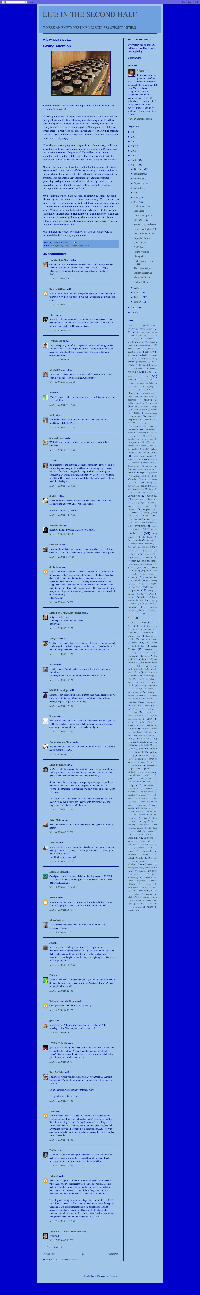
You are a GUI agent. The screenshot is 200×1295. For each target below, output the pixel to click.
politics (153, 748)
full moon (146, 557)
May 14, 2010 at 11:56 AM (62, 514)
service (140, 811)
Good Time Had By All (145, 228)
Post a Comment (54, 1246)
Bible (152, 361)
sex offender (152, 811)
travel (154, 870)
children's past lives (136, 403)
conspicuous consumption (142, 426)
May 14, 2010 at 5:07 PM (61, 731)
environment (148, 522)
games (130, 567)
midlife (150, 688)
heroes (133, 603)
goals (135, 573)
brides (151, 379)
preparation (149, 768)
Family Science (146, 536)
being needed (142, 361)
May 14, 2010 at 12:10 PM (61, 556)
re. (141, 781)
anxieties (131, 351)
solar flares (152, 827)
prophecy (140, 771)
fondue (146, 547)
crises (152, 445)
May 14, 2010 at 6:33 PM (61, 754)
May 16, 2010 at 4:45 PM (61, 1139)
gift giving (135, 570)
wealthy (142, 890)
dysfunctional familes (137, 485)
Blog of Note (136, 368)
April (137, 287)
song (129, 834)
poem (133, 748)
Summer (140, 847)
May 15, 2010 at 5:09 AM (61, 909)
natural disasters (150, 709)
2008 (134, 312)
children (148, 399)
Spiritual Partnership (143, 272)
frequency (135, 554)
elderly (151, 502)
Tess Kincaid (55, 525)
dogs (130, 472)
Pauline (53, 1150)
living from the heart (148, 665)
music (147, 705)
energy (145, 515)
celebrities (148, 389)
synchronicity (83, 245)
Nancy (143, 70)
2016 (134, 141)
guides (147, 583)
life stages (144, 655)
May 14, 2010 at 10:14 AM (62, 404)
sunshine (151, 847)
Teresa (52, 716)
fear (155, 540)
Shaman (134, 814)
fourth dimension (150, 550)
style (152, 844)
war (155, 887)
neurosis (131, 722)
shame (143, 814)
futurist (154, 560)
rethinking (131, 795)
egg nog (134, 502)
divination (150, 469)
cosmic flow (133, 439)
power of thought (147, 762)
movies (153, 702)
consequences (152, 422)
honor (152, 610)
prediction (135, 768)
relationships (133, 788)
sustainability (146, 850)
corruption (150, 435)
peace (133, 741)
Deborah (53, 1176)
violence (147, 883)
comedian (134, 409)
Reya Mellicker (56, 1072)
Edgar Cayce (138, 499)
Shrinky (53, 496)
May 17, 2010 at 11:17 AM (62, 1220)
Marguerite (55, 638)
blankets (142, 365)
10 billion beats (137, 325)
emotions (135, 512)
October (138, 178)
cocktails (144, 406)
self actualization (147, 808)
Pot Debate (139, 247)
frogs (129, 557)
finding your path (137, 543)
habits (139, 586)
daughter (142, 452)
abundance (153, 332)
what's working (143, 897)
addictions (135, 338)
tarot (151, 861)
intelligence (149, 629)
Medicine (107, 127)
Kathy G (53, 415)
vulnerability (146, 887)
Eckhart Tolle (134, 492)
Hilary (52, 315)
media (139, 679)
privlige (131, 771)
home (141, 610)
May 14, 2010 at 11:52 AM (62, 449)
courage (131, 442)
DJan (52, 460)
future (143, 560)
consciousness (134, 422)
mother (149, 698)
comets (145, 409)
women (146, 903)
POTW (130, 758)
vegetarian (141, 880)
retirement (143, 795)
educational (152, 499)
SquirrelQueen (56, 437)
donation (154, 472)
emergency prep (149, 509)
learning (131, 652)
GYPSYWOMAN (58, 1043)
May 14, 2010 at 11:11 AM (62, 427)
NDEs (145, 712)
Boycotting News (142, 238)
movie (143, 702)
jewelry (154, 639)
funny (133, 560)
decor (136, 456)
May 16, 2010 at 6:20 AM (61, 1061)
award (154, 355)
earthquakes (139, 489)
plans (155, 745)
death (154, 452)
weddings (149, 893)
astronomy (132, 355)
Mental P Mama (57, 370)
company (150, 416)
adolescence (148, 338)
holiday (132, 607)
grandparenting (150, 576)
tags (133, 861)
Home (81, 1253)
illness (139, 625)
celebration (132, 389)
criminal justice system (137, 445)
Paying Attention (141, 251)
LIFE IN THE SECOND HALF (90, 14)
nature (134, 712)
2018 (134, 131)
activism (153, 335)
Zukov (137, 910)
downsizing (135, 476)
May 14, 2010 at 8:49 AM (61, 330)
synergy (154, 857)
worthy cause (137, 907)
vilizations (132, 884)
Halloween (150, 587)
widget (138, 900)
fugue (137, 557)
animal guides (134, 348)
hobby (152, 603)
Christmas (152, 402)
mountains (132, 702)
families (153, 529)
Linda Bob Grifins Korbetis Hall (65, 612)
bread (141, 379)
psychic (74, 245)
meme (130, 682)
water (132, 890)
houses (150, 613)
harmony (131, 593)
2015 (134, 146)
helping (154, 600)
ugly (152, 874)
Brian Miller (55, 820)
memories (141, 682)
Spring (150, 837)
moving (137, 705)
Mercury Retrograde (148, 685)
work (154, 903)
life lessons (143, 652)
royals (130, 798)
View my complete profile (140, 118)
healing (60, 245)
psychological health (139, 774)
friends (147, 554)
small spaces (144, 824)
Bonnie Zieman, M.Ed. (60, 742)
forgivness (137, 550)
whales (131, 897)
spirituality (134, 837)
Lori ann (53, 842)
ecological (134, 495)
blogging (133, 371)
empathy (146, 512)
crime (152, 442)
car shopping (147, 386)
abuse (133, 335)
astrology (149, 351)
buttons (141, 383)
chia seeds (148, 396)
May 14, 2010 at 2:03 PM (61, 628)
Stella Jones (55, 567)
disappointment (133, 466)
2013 (134, 150)
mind (139, 692)
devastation (152, 459)
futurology (135, 564)
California (153, 383)
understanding (133, 877)
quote (151, 778)
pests (138, 745)
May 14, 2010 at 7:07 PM (61, 809)
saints (155, 798)
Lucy (137, 672)
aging (141, 341)
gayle (51, 1020)
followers (137, 547)
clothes (134, 406)
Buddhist (131, 383)
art (140, 351)
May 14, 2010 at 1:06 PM (61, 602)
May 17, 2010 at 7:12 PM (61, 1240)
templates (150, 864)
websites (135, 894)
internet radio (134, 635)
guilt (155, 583)
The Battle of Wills (142, 277)
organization (132, 735)
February (138, 296)
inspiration (136, 629)
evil (129, 526)
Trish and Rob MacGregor (62, 1001)
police (141, 748)
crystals (145, 449)
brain (130, 379)
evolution (140, 525)
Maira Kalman (151, 672)
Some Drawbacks (142, 242)
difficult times (148, 462)
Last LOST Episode (143, 215)
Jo (50, 942)
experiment (135, 529)
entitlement (135, 522)
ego (142, 502)
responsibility (147, 791)
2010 (134, 164)
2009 (134, 307)
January (138, 301)
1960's (155, 325)
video (151, 880)
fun (155, 557)
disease (149, 465)
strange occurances (136, 841)
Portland (139, 752)
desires (130, 459)
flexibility (150, 543)
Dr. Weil (145, 479)
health (66, 245)
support (130, 851)
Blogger (112, 1275)
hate (141, 593)
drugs (135, 482)
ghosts (154, 567)
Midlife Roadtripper (59, 690)
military (131, 692)
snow (155, 824)
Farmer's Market (135, 540)
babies (134, 358)
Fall (144, 529)
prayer (140, 765)
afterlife (131, 342)
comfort (154, 409)
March (137, 292)
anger (150, 345)
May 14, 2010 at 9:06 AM (61, 359)
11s (147, 325)
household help (134, 613)
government (132, 577)
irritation (143, 639)
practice (131, 765)
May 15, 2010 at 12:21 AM (62, 887)
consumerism (133, 429)
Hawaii (150, 593)
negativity (147, 718)
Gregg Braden (136, 583)
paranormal (145, 738)
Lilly (133, 665)
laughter (148, 649)
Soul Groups (139, 210)
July (136, 192)
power (140, 758)
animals (149, 348)
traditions (143, 870)
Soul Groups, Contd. (143, 205)
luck (129, 672)
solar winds (136, 831)
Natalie (53, 664)
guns (132, 587)
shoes (144, 817)
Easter (151, 489)
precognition (152, 765)
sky (152, 821)
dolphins (143, 472)
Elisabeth (54, 897)
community (136, 415)
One (150, 731)
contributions (149, 429)
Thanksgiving (133, 867)
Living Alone (140, 256)
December (139, 169)
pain (142, 735)
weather (154, 890)
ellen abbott (55, 544)
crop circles (133, 448)
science (144, 801)
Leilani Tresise (56, 871)
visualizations (133, 887)
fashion (148, 540)
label (134, 646)
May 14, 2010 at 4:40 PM (61, 705)
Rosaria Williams (57, 289)
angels (142, 345)
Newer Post (49, 1253)
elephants (132, 509)
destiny (140, 459)
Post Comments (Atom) (66, 1259)
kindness (153, 642)
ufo (143, 874)
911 (144, 332)
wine (138, 903)
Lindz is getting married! (145, 233)
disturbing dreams (135, 469)
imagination (152, 626)
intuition (131, 639)
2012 (134, 155)
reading (150, 781)
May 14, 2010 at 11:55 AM (62, 485)
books (145, 375)
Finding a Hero (141, 281)
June (136, 197)
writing (150, 906)
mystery (137, 709)
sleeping (131, 824)
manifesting (136, 675)
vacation (148, 877)
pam (51, 392)
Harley (150, 590)
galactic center (148, 564)
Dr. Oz (148, 476)
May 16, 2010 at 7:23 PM (61, 1165)
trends (135, 874)
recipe (131, 785)
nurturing (132, 728)
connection (148, 419)
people (143, 741)
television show (135, 864)
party (155, 738)
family (53, 245)
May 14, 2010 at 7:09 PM (61, 832)
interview (149, 635)
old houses (137, 732)
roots (152, 795)
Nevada (141, 722)
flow (129, 547)
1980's (133, 329)
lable (143, 645)
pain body (151, 735)
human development (137, 619)
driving (154, 479)
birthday (131, 365)
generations (142, 567)
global (154, 570)
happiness (133, 590)
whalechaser (55, 920)
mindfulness (149, 692)
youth (130, 910)
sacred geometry (142, 798)
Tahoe (142, 861)
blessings (153, 365)
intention (132, 632)
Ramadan (131, 781)
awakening (143, 355)
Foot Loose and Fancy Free (144, 262)
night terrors (138, 725)
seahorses (142, 805)
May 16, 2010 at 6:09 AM (61, 1032)
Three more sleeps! (142, 268)
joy (144, 642)
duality (149, 482)
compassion (133, 419)
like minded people (149, 662)
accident (143, 335)
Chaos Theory (148, 393)
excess (154, 526)
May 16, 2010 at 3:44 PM (61, 1100)
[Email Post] (75, 242)
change (132, 393)
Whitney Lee (55, 340)
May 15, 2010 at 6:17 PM (61, 1009)
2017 (134, 136)
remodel (149, 788)
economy (152, 495)
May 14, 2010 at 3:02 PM (61, 653)
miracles (131, 695)
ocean (154, 728)
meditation (149, 678)
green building (151, 580)
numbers (150, 725)
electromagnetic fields (139, 505)
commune (136, 412)
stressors (143, 844)
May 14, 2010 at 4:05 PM (61, 679)
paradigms (132, 738)
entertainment (151, 519)
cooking (154, 432)
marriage (150, 675)
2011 (134, 160)
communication (151, 412)
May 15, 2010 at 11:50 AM (62, 964)
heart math (141, 600)
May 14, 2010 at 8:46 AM (61, 278)
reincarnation (147, 785)
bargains (144, 358)
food (154, 547)
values (130, 880)
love (152, 668)
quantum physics (135, 778)
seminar (131, 811)
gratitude (137, 580)
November (139, 173)
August (137, 187)
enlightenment (134, 518)
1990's (142, 328)
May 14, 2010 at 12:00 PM (61, 533)
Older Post (113, 1253)
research (131, 791)
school (133, 801)
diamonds (135, 462)
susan (52, 1111)
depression (148, 455)
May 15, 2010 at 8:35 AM (61, 932)
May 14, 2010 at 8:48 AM (61, 304)
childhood (132, 399)
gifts (146, 570)
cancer (134, 386)
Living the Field (138, 669)
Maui (130, 678)
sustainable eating (138, 854)
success (131, 847)
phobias (146, 745)
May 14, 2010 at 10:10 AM (62, 382)
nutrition (144, 728)
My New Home (141, 219)
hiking (143, 603)
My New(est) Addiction (145, 224)
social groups (137, 827)
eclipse (150, 492)
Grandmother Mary (59, 259)
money (142, 695)
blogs (148, 371)
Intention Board (147, 632)
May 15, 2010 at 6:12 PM (61, 990)
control (130, 432)
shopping (141, 821)
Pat (51, 975)
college (154, 406)
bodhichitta (132, 376)
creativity (141, 442)
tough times (145, 867)
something (150, 831)
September (139, 183)
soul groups (145, 834)
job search (135, 642)
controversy (141, 432)
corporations (136, 435)
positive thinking (146, 755)
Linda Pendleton (57, 764)
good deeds (148, 573)
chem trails (133, 396)
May (136, 201)
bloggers (150, 368)
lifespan (145, 659)
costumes (149, 439)
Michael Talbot (137, 688)
